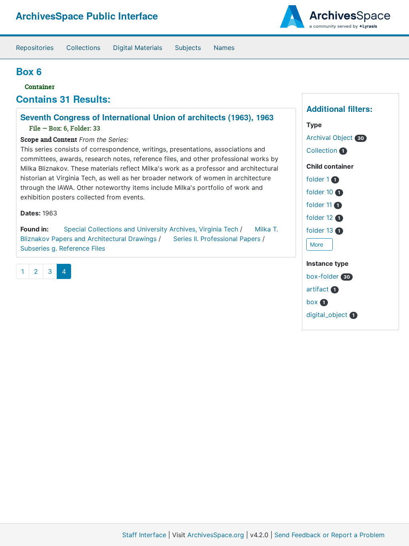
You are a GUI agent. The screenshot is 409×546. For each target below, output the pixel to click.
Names (224, 48)
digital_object (330, 315)
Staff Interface (144, 535)
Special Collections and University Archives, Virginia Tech (151, 229)
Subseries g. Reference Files (62, 248)
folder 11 (322, 205)
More (317, 244)
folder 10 (323, 192)
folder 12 (323, 217)
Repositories (35, 48)
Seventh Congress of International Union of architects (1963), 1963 (147, 117)
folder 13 (323, 230)
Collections (83, 48)
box (315, 302)
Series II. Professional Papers (216, 239)
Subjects (188, 48)
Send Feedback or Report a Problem (329, 535)
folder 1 (321, 179)
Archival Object (335, 137)
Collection (325, 150)
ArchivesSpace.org (215, 535)
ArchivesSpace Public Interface (87, 15)
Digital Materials (137, 48)
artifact (321, 289)
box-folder (328, 276)
